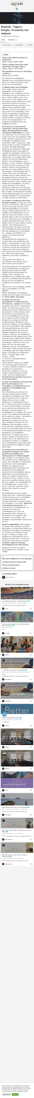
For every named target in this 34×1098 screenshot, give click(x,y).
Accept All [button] (15, 1094)
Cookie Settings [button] (6, 1094)
